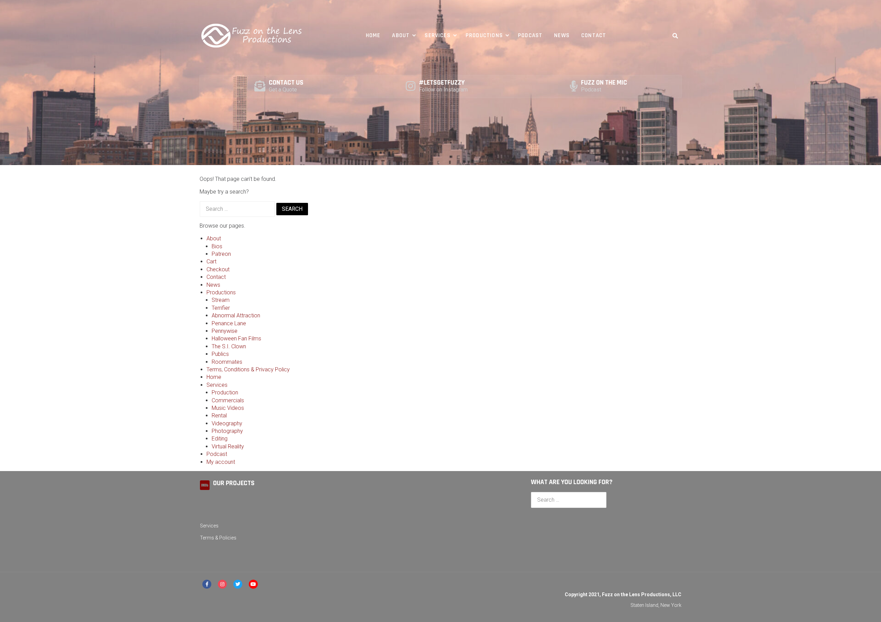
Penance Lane (229, 323)
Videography (227, 423)
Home (373, 35)
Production (225, 392)
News (562, 35)
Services (437, 35)
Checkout (218, 269)
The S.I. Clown (229, 346)
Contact (593, 35)
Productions (484, 35)
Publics (220, 354)
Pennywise (224, 331)
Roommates (227, 362)
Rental (219, 415)
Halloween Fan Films (236, 338)
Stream (221, 300)
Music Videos (228, 408)
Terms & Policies (218, 538)
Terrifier (221, 308)
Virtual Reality (228, 446)
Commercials (228, 400)
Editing (219, 438)
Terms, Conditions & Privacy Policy (248, 369)
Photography (227, 431)
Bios (217, 246)
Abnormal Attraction (236, 315)
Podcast (530, 35)
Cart (211, 261)
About (401, 35)
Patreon (221, 254)
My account (220, 462)
